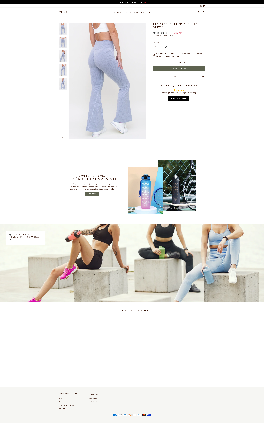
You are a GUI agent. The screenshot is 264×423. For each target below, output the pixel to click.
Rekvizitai (62, 408)
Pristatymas (92, 401)
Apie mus (134, 12)
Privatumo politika (65, 402)
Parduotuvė (119, 12)
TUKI (63, 12)
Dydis (156, 43)
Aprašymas (179, 77)
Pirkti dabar (179, 69)
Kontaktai (146, 12)
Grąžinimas (92, 398)
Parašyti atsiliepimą (179, 98)
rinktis (92, 194)
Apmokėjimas (93, 394)
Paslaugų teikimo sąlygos (68, 405)
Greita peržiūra (76, 367)
